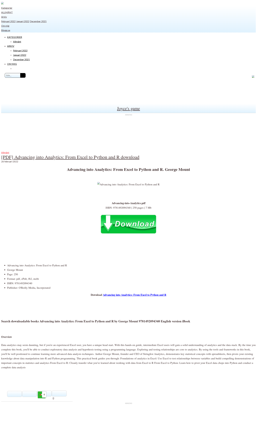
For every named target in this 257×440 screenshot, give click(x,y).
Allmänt (7, 12)
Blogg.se (5, 30)
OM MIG (12, 63)
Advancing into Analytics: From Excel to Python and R (134, 295)
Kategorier (6, 7)
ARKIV (10, 46)
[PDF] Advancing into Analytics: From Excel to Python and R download (70, 157)
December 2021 (38, 21)
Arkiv (4, 16)
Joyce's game (128, 108)
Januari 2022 (22, 21)
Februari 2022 (8, 21)
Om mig (5, 25)
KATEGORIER (14, 37)
